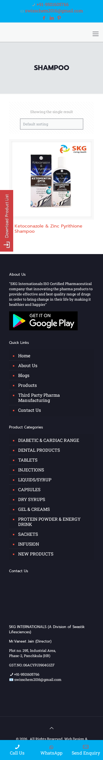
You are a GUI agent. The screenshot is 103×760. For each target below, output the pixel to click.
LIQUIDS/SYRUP (34, 479)
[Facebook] (44, 18)
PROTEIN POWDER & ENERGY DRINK (49, 521)
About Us (27, 365)
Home (24, 355)
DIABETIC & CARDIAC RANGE (48, 440)
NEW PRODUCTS (35, 554)
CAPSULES (29, 489)
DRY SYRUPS (31, 499)
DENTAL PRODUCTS (39, 450)
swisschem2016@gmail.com (54, 10)
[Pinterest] (59, 18)
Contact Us (29, 410)
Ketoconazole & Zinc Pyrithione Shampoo (48, 229)
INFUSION (28, 544)
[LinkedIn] (51, 18)
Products (27, 385)
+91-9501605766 (53, 4)
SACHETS (28, 534)
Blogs (23, 375)
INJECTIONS (31, 470)
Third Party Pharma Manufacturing (39, 397)
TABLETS (27, 460)
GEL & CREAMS (34, 509)
